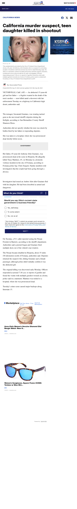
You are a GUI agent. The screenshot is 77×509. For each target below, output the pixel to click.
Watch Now (69, 3)
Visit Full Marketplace (38, 303)
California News (11, 17)
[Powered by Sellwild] (44, 421)
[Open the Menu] (3, 3)
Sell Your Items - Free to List (26, 304)
